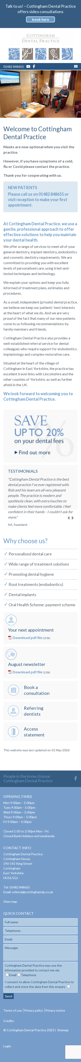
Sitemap (63, 1030)
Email (12, 975)
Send (8, 996)
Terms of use (12, 1010)
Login (7, 1046)
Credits (8, 1021)
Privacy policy (33, 1010)
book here (40, 19)
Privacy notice (55, 1010)
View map (10, 901)
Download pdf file (27, 637)
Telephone (28, 975)
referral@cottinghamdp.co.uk (32, 892)
